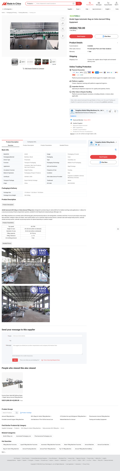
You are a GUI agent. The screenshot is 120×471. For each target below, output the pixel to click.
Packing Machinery (23, 12)
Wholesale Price (62, 458)
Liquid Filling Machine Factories (28, 444)
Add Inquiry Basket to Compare (34, 68)
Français (37, 460)
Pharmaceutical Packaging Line (43, 436)
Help (87, 9)
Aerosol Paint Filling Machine (48, 449)
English (19, 460)
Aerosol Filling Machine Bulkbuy (83, 449)
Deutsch (57, 460)
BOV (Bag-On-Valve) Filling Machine (40, 416)
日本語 (79, 460)
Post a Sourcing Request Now (50, 360)
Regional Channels (80, 458)
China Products (25, 458)
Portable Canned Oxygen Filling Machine (13, 419)
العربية (69, 460)
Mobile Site (98, 458)
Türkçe (94, 460)
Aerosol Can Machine (103, 444)
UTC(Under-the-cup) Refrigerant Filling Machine (73, 416)
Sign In (72, 134)
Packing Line (33, 12)
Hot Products (17, 458)
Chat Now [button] (108, 36)
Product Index (90, 458)
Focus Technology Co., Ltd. (48, 464)
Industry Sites (71, 458)
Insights (104, 458)
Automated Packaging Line (23, 436)
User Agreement (70, 464)
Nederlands (63, 460)
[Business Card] (115, 149)
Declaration (78, 464)
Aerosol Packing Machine (29, 449)
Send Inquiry (81, 36)
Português (30, 460)
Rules (117, 9)
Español (24, 460)
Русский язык (44, 460)
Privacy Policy (86, 464)
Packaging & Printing (12, 12)
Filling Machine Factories (10, 444)
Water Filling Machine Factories (72, 444)
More (3, 452)
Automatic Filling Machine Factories (50, 444)
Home (3, 12)
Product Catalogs (26, 412)
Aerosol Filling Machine (8, 416)
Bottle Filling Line (7, 436)
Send (15, 360)
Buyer (78, 9)
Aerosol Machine (89, 444)
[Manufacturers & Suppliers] (11, 3)
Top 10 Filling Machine (65, 449)
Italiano (51, 460)
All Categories (8, 9)
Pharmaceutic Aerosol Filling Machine (99, 416)
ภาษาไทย (88, 460)
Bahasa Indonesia (108, 460)
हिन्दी (84, 460)
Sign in (116, 4)
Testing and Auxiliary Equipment (98, 419)
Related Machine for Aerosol (67, 419)
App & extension (96, 9)
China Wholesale (53, 458)
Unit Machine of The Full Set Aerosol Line (42, 419)
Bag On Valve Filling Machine (11, 449)
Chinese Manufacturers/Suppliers (39, 458)
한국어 (74, 460)
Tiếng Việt (100, 460)
